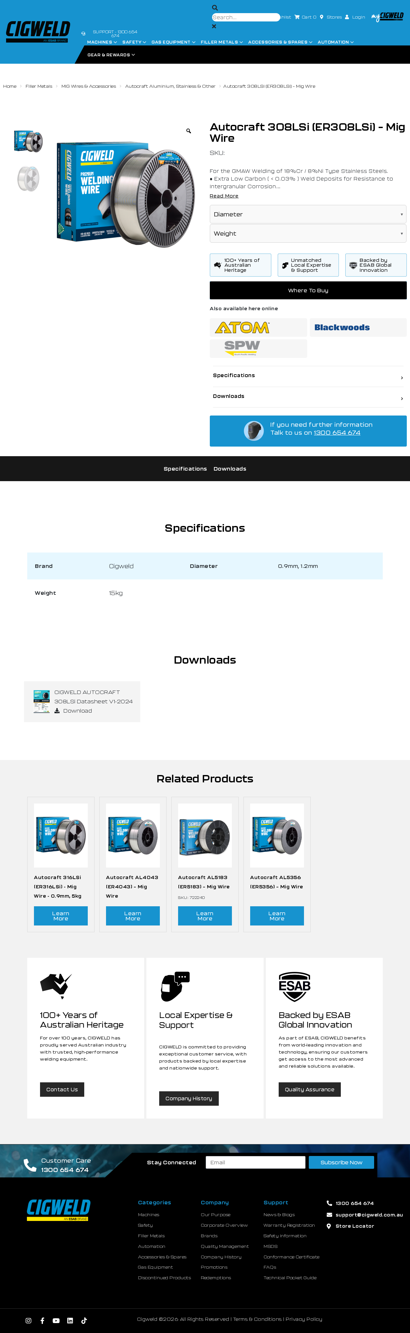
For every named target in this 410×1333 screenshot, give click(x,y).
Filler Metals (219, 42)
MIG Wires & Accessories (89, 86)
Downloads (230, 468)
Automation (333, 42)
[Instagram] (28, 1321)
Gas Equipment (171, 42)
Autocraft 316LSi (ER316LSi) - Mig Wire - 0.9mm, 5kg (58, 887)
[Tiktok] (84, 1321)
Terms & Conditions (257, 1319)
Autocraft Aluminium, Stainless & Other (170, 86)
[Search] (215, 7)
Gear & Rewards (108, 55)
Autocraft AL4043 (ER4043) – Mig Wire (132, 887)
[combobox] (246, 17)
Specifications (185, 468)
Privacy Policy (304, 1319)
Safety (131, 42)
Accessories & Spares (278, 42)
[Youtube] (56, 1321)
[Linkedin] (70, 1321)
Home (9, 86)
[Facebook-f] (42, 1321)
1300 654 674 (337, 432)
